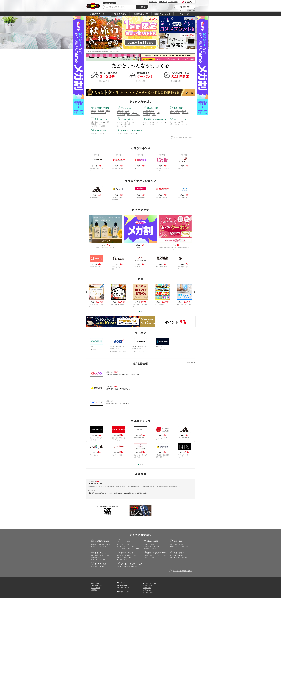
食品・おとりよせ (130, 122)
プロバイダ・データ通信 (98, 126)
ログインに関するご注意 (188, 10)
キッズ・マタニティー (123, 113)
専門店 (102, 133)
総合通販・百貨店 (102, 108)
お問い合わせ (163, 2)
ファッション (126, 108)
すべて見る (190, 363)
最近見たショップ (123, 592)
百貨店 (108, 111)
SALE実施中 (94, 590)
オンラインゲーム (161, 122)
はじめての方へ (97, 14)
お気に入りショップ (123, 587)
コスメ (172, 111)
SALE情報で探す (176, 81)
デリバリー (120, 122)
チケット (184, 124)
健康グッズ (185, 113)
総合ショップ (94, 133)
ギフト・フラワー (122, 126)
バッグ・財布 (121, 115)
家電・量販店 (94, 122)
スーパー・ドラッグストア (98, 113)
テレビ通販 (101, 111)
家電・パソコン (101, 119)
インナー (134, 113)
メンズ (127, 111)
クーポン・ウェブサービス (131, 130)
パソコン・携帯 (104, 122)
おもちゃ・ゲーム (148, 122)
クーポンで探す (140, 81)
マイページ (121, 583)
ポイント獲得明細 (122, 585)
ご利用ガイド (153, 2)
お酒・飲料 (127, 124)
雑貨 (158, 113)
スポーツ (146, 124)
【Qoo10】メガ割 (95, 483)
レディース (120, 111)
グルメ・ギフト (127, 119)
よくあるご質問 (172, 2)
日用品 (154, 115)
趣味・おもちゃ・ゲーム (157, 119)
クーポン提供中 (95, 588)
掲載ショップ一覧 (104, 81)
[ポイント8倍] (120, 321)
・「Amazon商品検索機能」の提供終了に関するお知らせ (103, 51)
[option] (140, 296)
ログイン (184, 7)
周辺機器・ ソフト (96, 124)
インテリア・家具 (148, 111)
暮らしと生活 (152, 108)
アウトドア (153, 124)
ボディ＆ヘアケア (180, 111)
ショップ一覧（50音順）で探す (183, 137)
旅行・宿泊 (173, 122)
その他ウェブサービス (130, 133)
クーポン (119, 133)
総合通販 (93, 111)
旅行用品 (180, 122)
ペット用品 (146, 115)
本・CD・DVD (100, 130)
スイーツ (119, 124)
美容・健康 (178, 108)
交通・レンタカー (175, 124)
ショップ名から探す (96, 585)
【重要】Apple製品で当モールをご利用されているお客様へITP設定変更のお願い (118, 493)
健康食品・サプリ (175, 113)
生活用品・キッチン (149, 113)
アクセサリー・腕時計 (133, 115)
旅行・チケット (180, 119)
